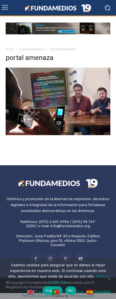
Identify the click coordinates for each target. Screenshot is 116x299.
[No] (109, 278)
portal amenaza (32, 49)
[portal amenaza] (58, 133)
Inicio (10, 49)
